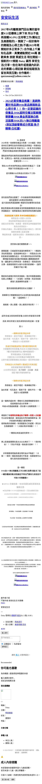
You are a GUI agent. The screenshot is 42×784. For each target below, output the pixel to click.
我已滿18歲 (5, 779)
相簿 (7, 86)
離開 (12, 779)
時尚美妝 (19, 81)
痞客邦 (14, 615)
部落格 (8, 89)
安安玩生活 (10, 17)
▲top (3, 628)
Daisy (3, 603)
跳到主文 (4, 24)
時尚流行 (18, 622)
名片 (7, 91)
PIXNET (10, 750)
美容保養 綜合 (20, 625)
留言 (19, 615)
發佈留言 (5, 647)
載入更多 (5, 633)
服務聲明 (24, 752)
